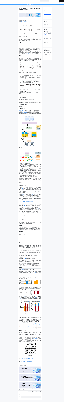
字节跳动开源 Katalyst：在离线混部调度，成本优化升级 (27, 361)
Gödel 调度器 (27, 53)
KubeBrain (35, 272)
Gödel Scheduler (21, 110)
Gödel (32, 51)
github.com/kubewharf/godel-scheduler (26, 21)
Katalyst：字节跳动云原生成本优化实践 (28, 201)
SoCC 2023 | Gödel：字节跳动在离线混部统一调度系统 (27, 358)
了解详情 (45, 34)
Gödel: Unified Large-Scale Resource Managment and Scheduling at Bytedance (30, 23)
